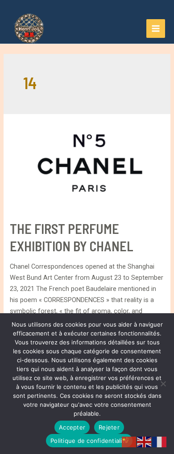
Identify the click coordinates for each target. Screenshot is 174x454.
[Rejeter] (162, 383)
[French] (159, 442)
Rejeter (109, 427)
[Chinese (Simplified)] (129, 442)
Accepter (72, 427)
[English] (144, 442)
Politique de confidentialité (89, 440)
